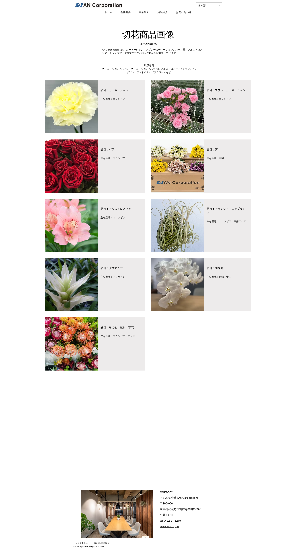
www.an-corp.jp (169, 526)
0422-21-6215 (172, 520)
